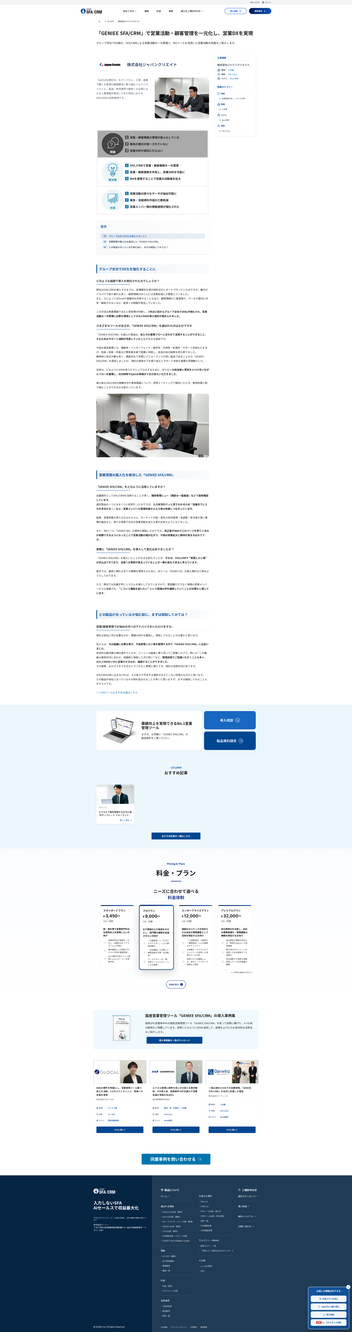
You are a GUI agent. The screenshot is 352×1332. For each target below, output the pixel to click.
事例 (171, 11)
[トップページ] (99, 21)
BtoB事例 (168, 1120)
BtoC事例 (234, 78)
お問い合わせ (255, 2)
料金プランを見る (330, 1298)
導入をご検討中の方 (191, 11)
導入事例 (110, 21)
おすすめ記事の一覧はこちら (176, 836)
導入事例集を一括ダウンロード (174, 1040)
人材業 (231, 70)
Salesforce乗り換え (330, 1306)
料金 (159, 11)
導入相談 (330, 1314)
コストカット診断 (329, 1322)
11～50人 (112, 1114)
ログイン (268, 2)
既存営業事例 (113, 1120)
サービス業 (112, 1108)
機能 (147, 11)
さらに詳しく (120, 1129)
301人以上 (232, 74)
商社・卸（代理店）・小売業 (175, 1108)
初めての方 (128, 11)
